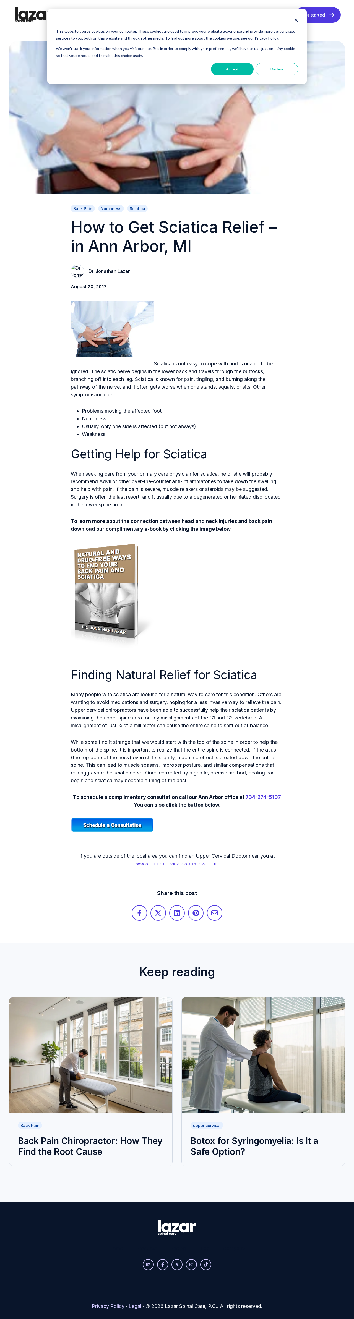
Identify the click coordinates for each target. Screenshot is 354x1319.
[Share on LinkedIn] (177, 913)
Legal (135, 1306)
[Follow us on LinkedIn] (148, 1264)
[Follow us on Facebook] (162, 1264)
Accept (232, 69)
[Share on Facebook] (139, 913)
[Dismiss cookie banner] (296, 20)
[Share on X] (158, 913)
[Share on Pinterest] (196, 913)
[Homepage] (34, 15)
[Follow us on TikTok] (205, 1264)
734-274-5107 (263, 797)
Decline (276, 69)
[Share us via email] (214, 913)
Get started (313, 15)
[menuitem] (116, 1248)
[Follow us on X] (177, 1264)
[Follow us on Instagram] (191, 1264)
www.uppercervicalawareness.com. (177, 864)
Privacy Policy (108, 1306)
